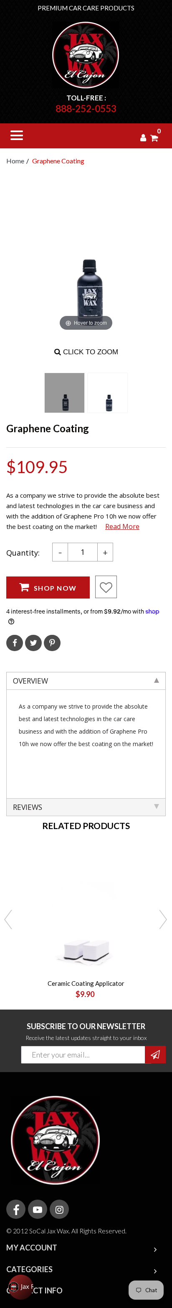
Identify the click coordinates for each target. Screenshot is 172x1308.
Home (15, 161)
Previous (8, 920)
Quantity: (23, 553)
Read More (122, 526)
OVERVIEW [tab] (30, 681)
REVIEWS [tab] (27, 807)
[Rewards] (20, 1287)
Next (163, 920)
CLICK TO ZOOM (89, 352)
